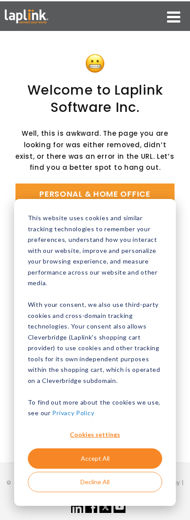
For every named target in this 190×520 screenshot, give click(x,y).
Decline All (95, 482)
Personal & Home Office (94, 193)
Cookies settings (95, 434)
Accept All (95, 458)
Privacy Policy (73, 413)
